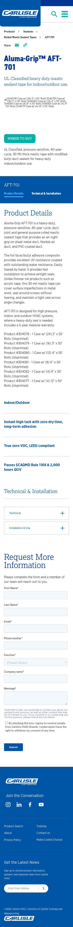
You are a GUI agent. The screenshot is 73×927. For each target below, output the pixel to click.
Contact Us (43, 833)
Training (41, 826)
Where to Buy (20, 138)
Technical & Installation (46, 193)
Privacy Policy (12, 839)
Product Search (13, 826)
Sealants (28, 31)
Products (9, 31)
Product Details (14, 193)
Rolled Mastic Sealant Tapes (20, 37)
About (8, 833)
